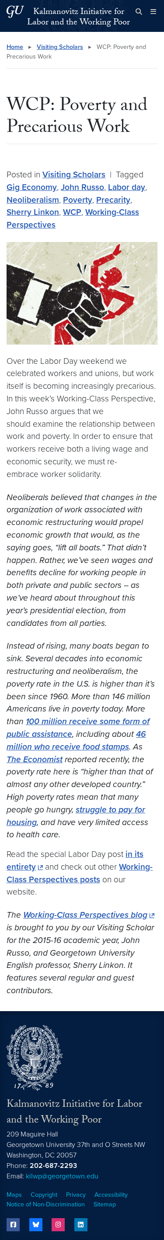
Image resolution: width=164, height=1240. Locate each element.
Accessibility (111, 1195)
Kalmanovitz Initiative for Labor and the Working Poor (78, 17)
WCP (72, 212)
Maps (14, 1195)
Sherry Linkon (33, 212)
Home (15, 47)
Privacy (76, 1195)
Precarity (113, 200)
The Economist (35, 759)
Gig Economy (32, 187)
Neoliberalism (33, 200)
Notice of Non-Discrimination (46, 1204)
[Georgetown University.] (15, 11)
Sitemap (105, 1204)
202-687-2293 (53, 1165)
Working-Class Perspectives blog (85, 915)
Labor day (126, 187)
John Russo (82, 187)
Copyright (44, 1195)
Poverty (77, 200)
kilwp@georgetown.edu (62, 1176)
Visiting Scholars (60, 47)
